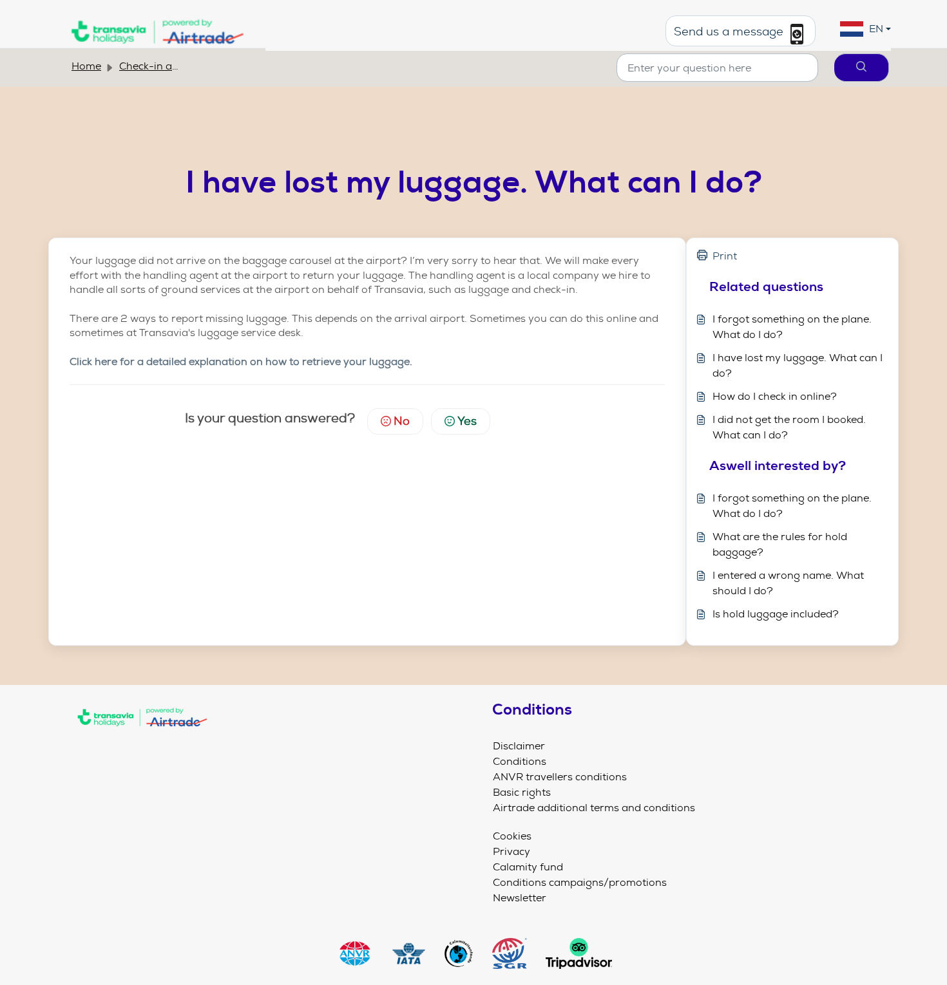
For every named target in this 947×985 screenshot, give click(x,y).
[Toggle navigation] (268, 744)
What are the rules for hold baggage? (780, 544)
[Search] (861, 67)
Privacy (511, 851)
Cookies (512, 836)
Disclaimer (519, 746)
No (402, 421)
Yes (467, 421)
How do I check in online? (775, 396)
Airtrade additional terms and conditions (594, 807)
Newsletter (519, 898)
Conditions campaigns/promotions (580, 882)
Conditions (519, 761)
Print (725, 256)
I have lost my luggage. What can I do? (798, 365)
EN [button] (876, 28)
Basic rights (522, 792)
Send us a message (730, 32)
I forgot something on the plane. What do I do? (792, 326)
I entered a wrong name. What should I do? (788, 582)
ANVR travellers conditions (560, 776)
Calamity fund (528, 867)
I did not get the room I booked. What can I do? (789, 427)
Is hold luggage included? (776, 614)
